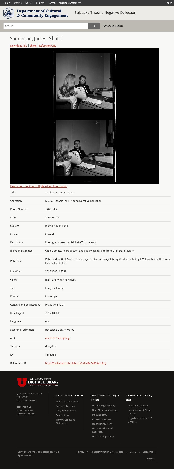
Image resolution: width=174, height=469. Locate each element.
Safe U (133, 451)
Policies (150, 458)
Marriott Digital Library (103, 405)
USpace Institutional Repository (102, 430)
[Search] (94, 26)
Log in (169, 2)
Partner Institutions (138, 405)
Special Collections (65, 406)
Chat (41, 2)
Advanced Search (113, 26)
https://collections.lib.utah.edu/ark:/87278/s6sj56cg (75, 363)
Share (33, 45)
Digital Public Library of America (140, 420)
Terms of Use (62, 415)
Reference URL (47, 45)
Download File (18, 45)
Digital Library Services (67, 401)
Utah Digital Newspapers (104, 410)
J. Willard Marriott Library (29, 393)
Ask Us (29, 2)
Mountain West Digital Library (139, 412)
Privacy (80, 451)
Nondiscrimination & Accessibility (107, 451)
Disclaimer (148, 451)
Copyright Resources (66, 410)
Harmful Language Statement (64, 2)
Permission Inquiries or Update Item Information (38, 186)
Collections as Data (101, 419)
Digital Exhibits (99, 414)
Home (6, 2)
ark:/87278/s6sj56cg (57, 338)
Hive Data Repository (103, 436)
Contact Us (25, 406)
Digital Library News (102, 423)
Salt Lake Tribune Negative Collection (105, 12)
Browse (17, 2)
